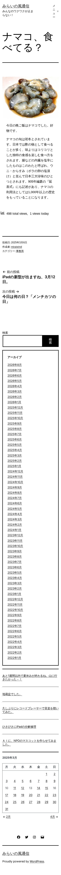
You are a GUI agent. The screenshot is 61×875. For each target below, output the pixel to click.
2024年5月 (15, 508)
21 (38, 795)
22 (46, 795)
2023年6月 (15, 567)
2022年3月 (15, 647)
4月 (52, 816)
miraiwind (16, 247)
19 (22, 795)
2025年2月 (15, 460)
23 (54, 795)
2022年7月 (15, 625)
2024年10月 (15, 482)
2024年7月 (15, 498)
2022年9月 (15, 615)
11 (14, 788)
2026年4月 (15, 386)
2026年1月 (14, 402)
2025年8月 (15, 428)
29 (46, 802)
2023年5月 (15, 572)
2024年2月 (15, 524)
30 (54, 802)
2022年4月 (15, 641)
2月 (8, 816)
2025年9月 (15, 423)
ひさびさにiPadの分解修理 (19, 726)
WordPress (37, 861)
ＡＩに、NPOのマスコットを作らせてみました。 (29, 742)
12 (22, 788)
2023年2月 (15, 588)
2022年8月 (15, 620)
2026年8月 (15, 364)
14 (38, 788)
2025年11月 (15, 412)
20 (30, 795)
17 (6, 795)
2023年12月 (15, 535)
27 (30, 802)
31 (6, 809)
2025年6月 (15, 439)
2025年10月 (15, 418)
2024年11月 (15, 476)
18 (14, 795)
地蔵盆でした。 (12, 694)
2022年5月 (15, 636)
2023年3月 (15, 583)
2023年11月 (15, 540)
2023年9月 (15, 551)
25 (14, 802)
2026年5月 (15, 380)
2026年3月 (15, 391)
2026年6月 (15, 375)
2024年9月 (15, 487)
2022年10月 (15, 609)
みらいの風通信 (15, 6)
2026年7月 (15, 370)
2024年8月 (15, 492)
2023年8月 (15, 556)
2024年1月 (14, 530)
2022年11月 (15, 604)
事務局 (20, 251)
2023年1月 (14, 594)
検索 (5, 332)
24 (6, 802)
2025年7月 (15, 434)
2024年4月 (15, 514)
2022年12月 (15, 599)
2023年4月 (15, 577)
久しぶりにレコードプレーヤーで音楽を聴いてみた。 (30, 710)
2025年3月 (15, 455)
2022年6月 (15, 631)
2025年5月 (15, 444)
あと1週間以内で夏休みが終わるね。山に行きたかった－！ (29, 677)
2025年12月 (15, 407)
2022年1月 (14, 657)
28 (38, 802)
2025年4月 (15, 450)
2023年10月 (15, 546)
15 (46, 788)
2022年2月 (15, 652)
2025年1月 (14, 466)
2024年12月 (15, 471)
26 (22, 802)
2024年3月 (15, 519)
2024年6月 (15, 503)
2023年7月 (15, 561)
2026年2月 (15, 396)
